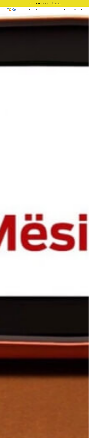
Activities (46, 10)
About (59, 10)
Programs (38, 10)
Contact (66, 10)
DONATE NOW (57, 3)
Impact (31, 10)
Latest (53, 10)
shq (75, 10)
